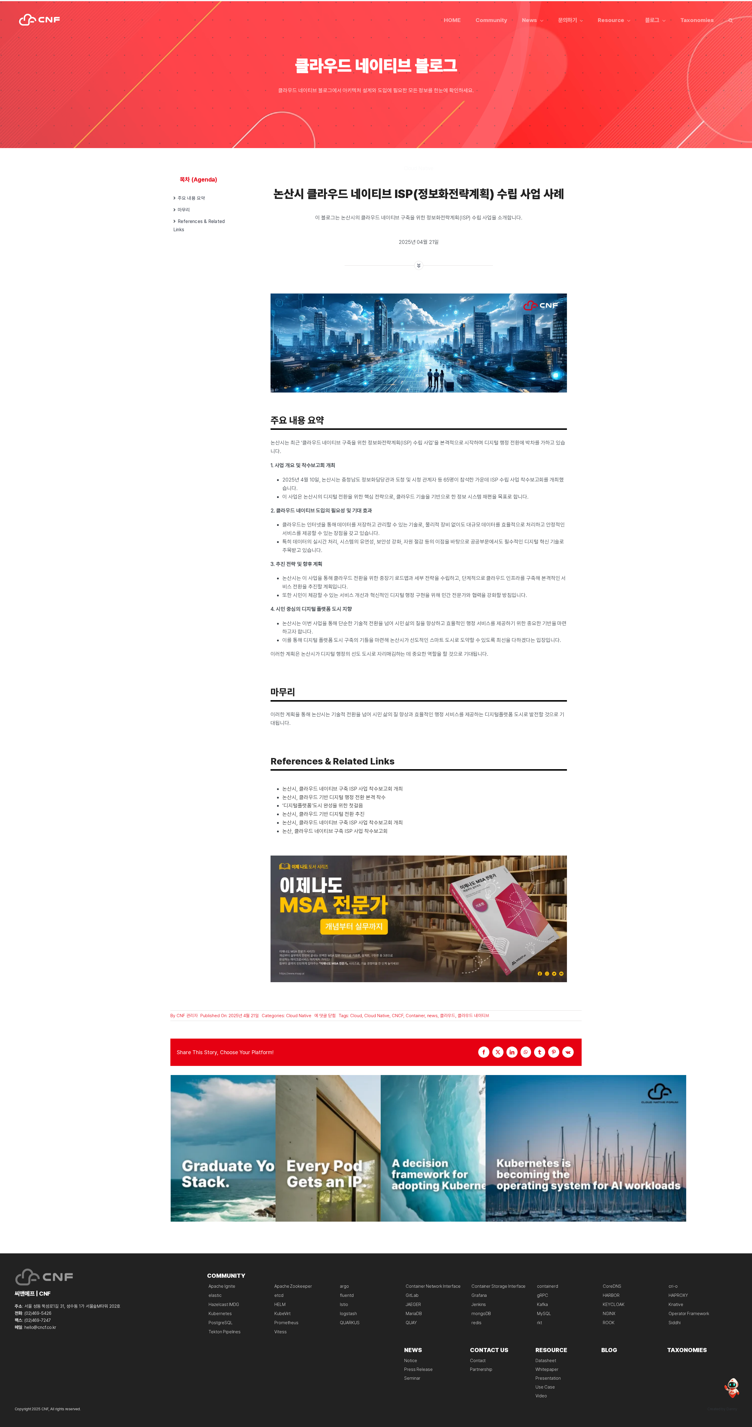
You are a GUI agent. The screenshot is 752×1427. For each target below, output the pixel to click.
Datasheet (546, 1360)
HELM (280, 1304)
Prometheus (286, 1322)
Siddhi (675, 1322)
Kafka (542, 1304)
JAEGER (413, 1304)
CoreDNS (612, 1286)
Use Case (545, 1387)
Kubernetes (220, 1313)
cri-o (673, 1286)
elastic (215, 1295)
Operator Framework (689, 1313)
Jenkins (478, 1304)
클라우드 (447, 1015)
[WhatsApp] (526, 1052)
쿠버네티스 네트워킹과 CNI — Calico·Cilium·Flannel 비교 (375, 1175)
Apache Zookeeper (293, 1286)
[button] (730, 20)
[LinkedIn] (512, 1052)
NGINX (609, 1313)
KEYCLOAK (614, 1304)
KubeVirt (282, 1313)
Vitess (280, 1331)
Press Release (418, 1369)
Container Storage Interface (498, 1286)
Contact (478, 1360)
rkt (539, 1322)
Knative (676, 1304)
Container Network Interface (433, 1286)
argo (344, 1286)
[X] (498, 1052)
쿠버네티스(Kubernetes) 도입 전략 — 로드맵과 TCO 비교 (481, 1175)
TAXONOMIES (687, 1350)
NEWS (413, 1350)
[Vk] (568, 1052)
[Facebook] (484, 1052)
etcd (278, 1295)
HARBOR (611, 1295)
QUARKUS (350, 1322)
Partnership (481, 1369)
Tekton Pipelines (225, 1331)
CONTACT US (489, 1350)
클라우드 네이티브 (473, 1015)
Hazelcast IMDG (224, 1304)
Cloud (356, 1015)
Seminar (412, 1378)
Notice (410, 1360)
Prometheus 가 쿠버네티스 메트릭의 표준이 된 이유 (271, 1175)
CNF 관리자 (187, 1015)
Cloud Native (298, 1015)
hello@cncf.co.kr (40, 1327)
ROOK (609, 1322)
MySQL (544, 1313)
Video (541, 1396)
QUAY (411, 1322)
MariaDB (414, 1313)
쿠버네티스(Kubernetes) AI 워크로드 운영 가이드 (586, 1175)
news (432, 1015)
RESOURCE (551, 1350)
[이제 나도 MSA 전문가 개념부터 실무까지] (419, 858)
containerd (547, 1286)
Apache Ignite (222, 1286)
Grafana (479, 1295)
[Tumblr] (540, 1052)
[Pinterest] (554, 1052)
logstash (348, 1313)
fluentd (347, 1295)
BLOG (609, 1350)
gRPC (542, 1295)
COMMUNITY (226, 1275)
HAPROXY (678, 1295)
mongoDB (481, 1313)
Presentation (548, 1378)
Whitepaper (547, 1369)
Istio (344, 1304)
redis (476, 1322)
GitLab (412, 1295)
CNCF (397, 1015)
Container (415, 1015)
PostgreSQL (221, 1322)
